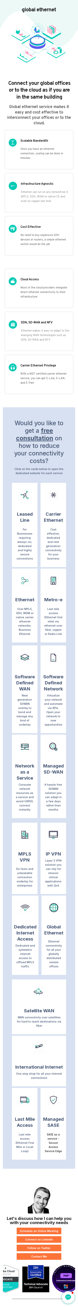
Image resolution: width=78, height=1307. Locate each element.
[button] (68, 1297)
